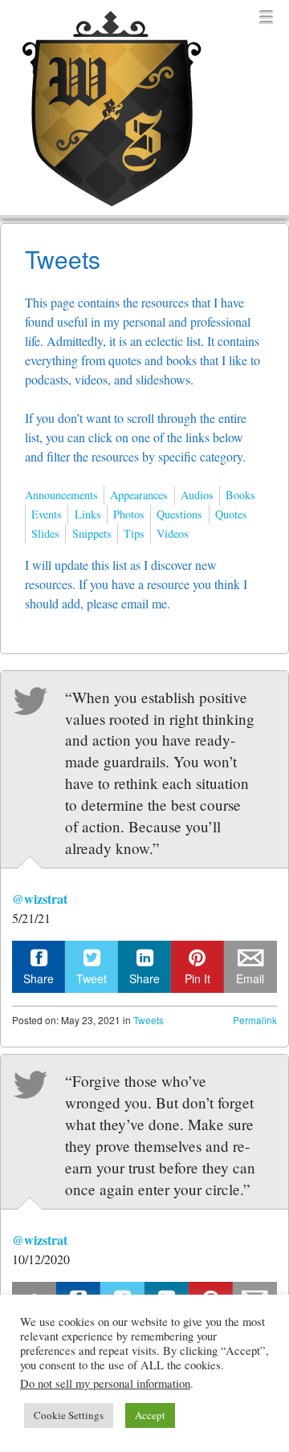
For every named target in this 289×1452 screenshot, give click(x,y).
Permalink (255, 1020)
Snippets (92, 533)
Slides (45, 533)
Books (240, 494)
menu (266, 17)
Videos (173, 533)
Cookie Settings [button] (69, 1415)
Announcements (61, 494)
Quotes (231, 514)
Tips (134, 533)
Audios (197, 494)
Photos (128, 514)
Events (46, 514)
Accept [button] (150, 1415)
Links (88, 514)
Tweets (148, 1020)
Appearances (139, 494)
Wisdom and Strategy (108, 209)
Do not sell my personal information (105, 1383)
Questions (179, 514)
